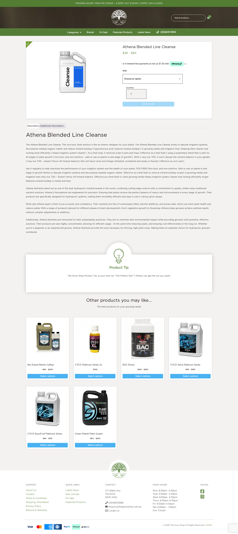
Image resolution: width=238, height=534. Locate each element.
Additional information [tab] (51, 126)
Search (202, 18)
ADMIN (208, 525)
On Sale (103, 32)
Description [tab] (33, 126)
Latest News (144, 32)
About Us (31, 490)
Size (125, 71)
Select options (47, 376)
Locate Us (113, 511)
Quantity (130, 93)
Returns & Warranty (36, 510)
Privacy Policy (33, 506)
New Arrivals (72, 494)
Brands (90, 32)
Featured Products (122, 32)
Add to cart (148, 104)
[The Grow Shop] (119, 17)
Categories (73, 32)
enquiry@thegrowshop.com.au (125, 507)
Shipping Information (37, 502)
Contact (30, 494)
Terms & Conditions (36, 498)
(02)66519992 (168, 32)
